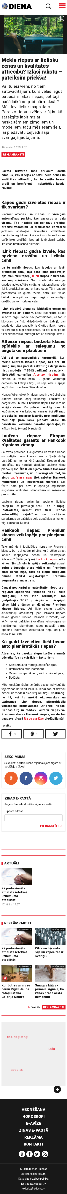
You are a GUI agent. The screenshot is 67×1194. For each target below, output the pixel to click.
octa (51, 1049)
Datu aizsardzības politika (33, 1178)
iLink (35, 276)
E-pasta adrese (13, 811)
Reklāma (33, 1137)
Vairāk (35, 1007)
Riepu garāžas (34, 718)
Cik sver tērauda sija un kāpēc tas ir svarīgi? (49, 952)
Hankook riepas (46, 559)
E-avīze (33, 1123)
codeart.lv (40, 1183)
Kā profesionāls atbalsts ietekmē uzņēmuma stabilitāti (14, 894)
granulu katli (17, 1070)
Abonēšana (33, 1109)
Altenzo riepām (46, 374)
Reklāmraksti (13, 154)
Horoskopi (34, 1116)
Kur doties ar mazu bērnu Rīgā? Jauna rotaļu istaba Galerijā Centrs (15, 991)
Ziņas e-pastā (33, 1130)
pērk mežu (32, 1039)
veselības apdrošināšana (29, 1058)
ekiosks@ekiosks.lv (33, 1188)
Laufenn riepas (20, 477)
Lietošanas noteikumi (33, 1173)
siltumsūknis (46, 1074)
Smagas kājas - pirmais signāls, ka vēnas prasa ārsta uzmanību (49, 991)
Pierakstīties (51, 826)
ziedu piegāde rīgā (17, 1036)
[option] (33, 34)
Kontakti (33, 1144)
